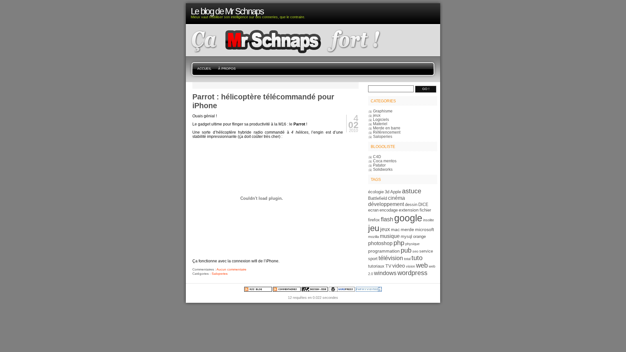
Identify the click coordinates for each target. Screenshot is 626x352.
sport (373, 259)
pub (406, 250)
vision (410, 266)
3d (387, 192)
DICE (423, 204)
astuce (411, 191)
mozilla (373, 237)
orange (419, 236)
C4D (377, 156)
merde (407, 229)
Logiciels (381, 119)
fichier (425, 210)
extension (409, 210)
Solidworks (383, 169)
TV (388, 266)
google (408, 218)
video (398, 266)
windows (385, 273)
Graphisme (383, 111)
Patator (379, 165)
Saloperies (220, 273)
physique (412, 244)
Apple (395, 192)
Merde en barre (386, 128)
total (407, 259)
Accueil (204, 68)
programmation (384, 251)
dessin (411, 204)
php (399, 242)
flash (387, 219)
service (426, 251)
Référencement (386, 132)
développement (386, 204)
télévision (391, 258)
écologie (376, 192)
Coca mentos (384, 161)
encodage (389, 210)
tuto (417, 257)
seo (415, 251)
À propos (227, 68)
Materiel (380, 124)
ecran (373, 210)
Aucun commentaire (231, 269)
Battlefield (377, 198)
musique (390, 236)
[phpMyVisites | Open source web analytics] (369, 290)
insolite (428, 220)
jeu (373, 228)
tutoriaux (376, 266)
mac (395, 229)
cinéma (396, 198)
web (422, 265)
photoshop (380, 243)
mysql (406, 236)
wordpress (412, 272)
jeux (376, 115)
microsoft (424, 229)
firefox (374, 220)
